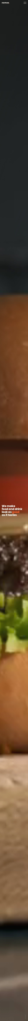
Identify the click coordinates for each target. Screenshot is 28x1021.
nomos (6, 2)
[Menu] (25, 3)
